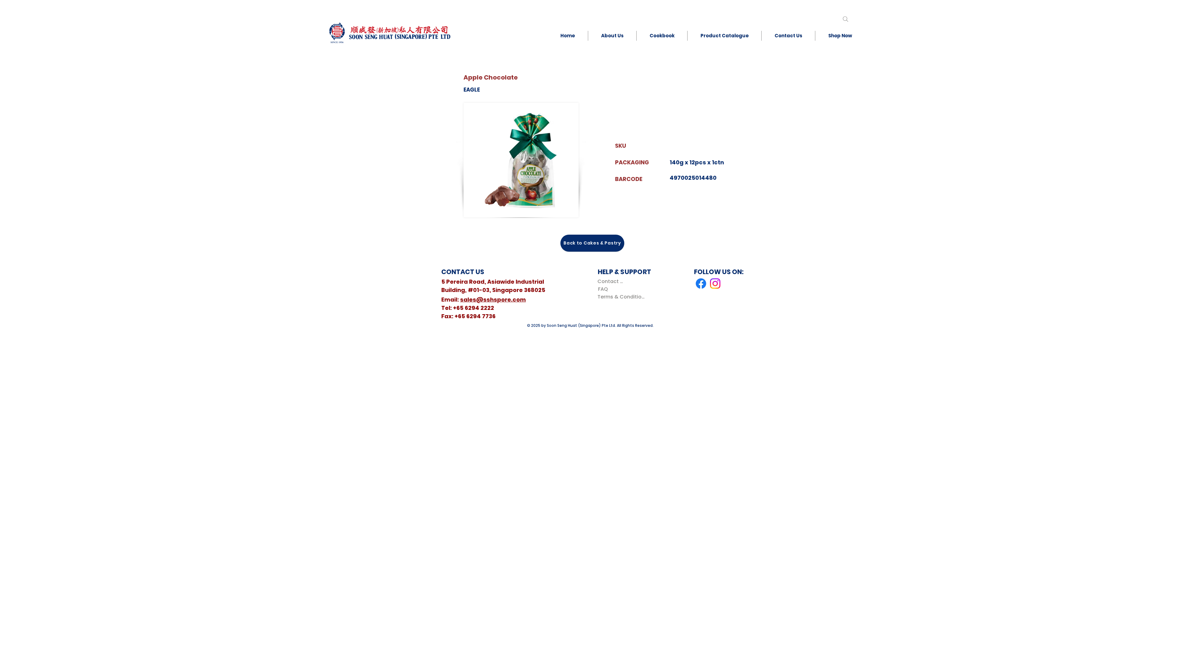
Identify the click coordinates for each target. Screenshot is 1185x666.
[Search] (845, 19)
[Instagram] (715, 283)
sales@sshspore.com (493, 299)
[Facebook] (701, 283)
